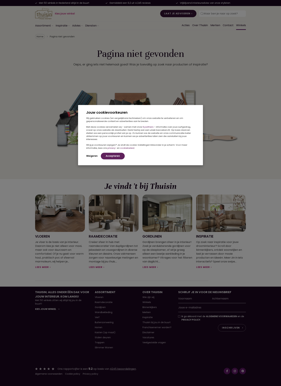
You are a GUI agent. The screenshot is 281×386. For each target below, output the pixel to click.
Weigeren (92, 155)
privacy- (111, 147)
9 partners (148, 126)
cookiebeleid (127, 147)
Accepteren (113, 155)
